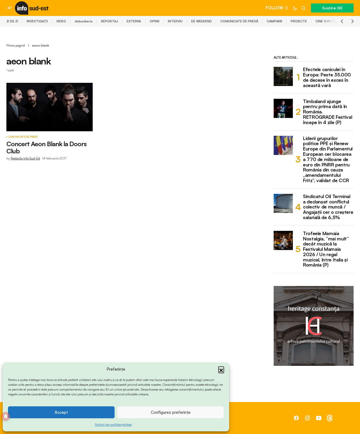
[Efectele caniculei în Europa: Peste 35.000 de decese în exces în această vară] (283, 76)
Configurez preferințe (171, 412)
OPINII (154, 21)
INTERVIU (175, 21)
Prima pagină (15, 45)
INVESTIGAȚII (37, 21)
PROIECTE (299, 21)
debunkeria (83, 21)
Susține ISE (332, 8)
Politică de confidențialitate (113, 425)
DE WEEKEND (201, 21)
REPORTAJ (109, 21)
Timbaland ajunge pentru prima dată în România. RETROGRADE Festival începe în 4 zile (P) (327, 112)
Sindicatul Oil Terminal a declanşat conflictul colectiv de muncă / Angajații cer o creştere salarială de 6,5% (328, 207)
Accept (61, 412)
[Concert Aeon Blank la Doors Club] (49, 107)
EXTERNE (134, 21)
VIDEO (61, 21)
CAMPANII (274, 21)
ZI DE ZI (12, 21)
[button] (221, 369)
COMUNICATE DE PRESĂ (239, 21)
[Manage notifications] (5, 416)
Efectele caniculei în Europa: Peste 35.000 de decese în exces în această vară (327, 77)
